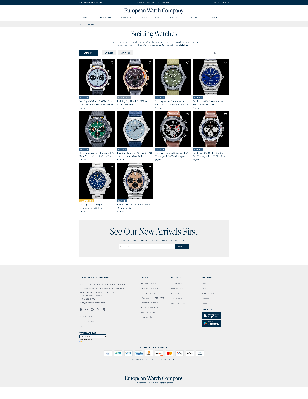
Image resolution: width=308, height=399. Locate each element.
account (214, 17)
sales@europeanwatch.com (90, 2)
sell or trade (192, 17)
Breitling (90, 24)
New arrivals (177, 289)
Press (204, 303)
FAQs (81, 326)
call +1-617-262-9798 (221, 2)
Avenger (109, 53)
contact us (156, 45)
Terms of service (87, 321)
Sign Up (181, 247)
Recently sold (177, 294)
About (205, 289)
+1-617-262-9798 (87, 299)
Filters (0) (87, 53)
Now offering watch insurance (154, 3)
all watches (85, 17)
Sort (216, 53)
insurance (126, 17)
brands (143, 17)
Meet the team (208, 294)
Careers (205, 298)
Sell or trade (176, 298)
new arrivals (106, 17)
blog (157, 17)
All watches (176, 284)
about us (172, 17)
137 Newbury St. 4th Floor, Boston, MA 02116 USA (102, 288)
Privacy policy (85, 316)
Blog (204, 284)
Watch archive (178, 303)
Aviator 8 (125, 53)
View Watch (97, 77)
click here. (185, 45)
